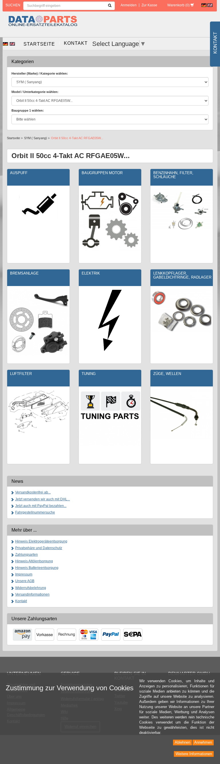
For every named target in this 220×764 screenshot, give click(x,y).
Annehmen (203, 742)
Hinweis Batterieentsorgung (36, 568)
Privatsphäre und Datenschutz (38, 548)
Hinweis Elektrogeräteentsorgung (41, 541)
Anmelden (129, 5)
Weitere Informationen (194, 754)
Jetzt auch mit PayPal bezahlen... (40, 506)
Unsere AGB (24, 581)
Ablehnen (182, 742)
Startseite (39, 44)
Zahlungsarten (26, 555)
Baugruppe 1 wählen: (27, 110)
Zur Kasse (149, 5)
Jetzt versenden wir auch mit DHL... (42, 499)
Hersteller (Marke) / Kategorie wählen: (39, 73)
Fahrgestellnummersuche (35, 512)
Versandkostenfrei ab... (33, 492)
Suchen (12, 5)
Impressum (23, 574)
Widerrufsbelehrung (30, 588)
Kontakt (76, 43)
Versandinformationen (32, 594)
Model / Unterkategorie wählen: (34, 92)
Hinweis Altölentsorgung (34, 561)
